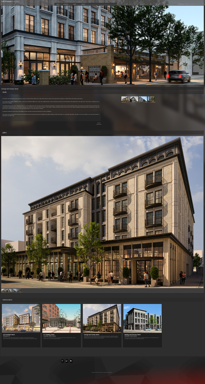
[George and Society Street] (125, 101)
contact (83, 4)
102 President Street (9, 334)
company (65, 4)
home (57, 4)
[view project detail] (21, 332)
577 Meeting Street (48, 334)
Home (3, 6)
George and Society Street (91, 334)
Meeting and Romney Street (132, 334)
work (74, 4)
